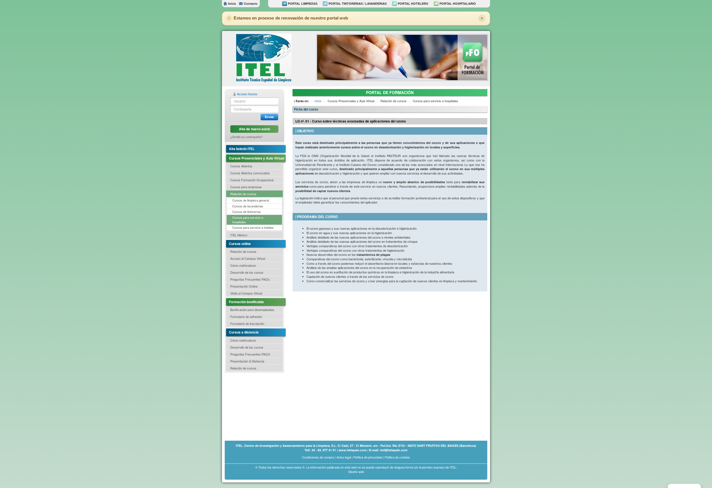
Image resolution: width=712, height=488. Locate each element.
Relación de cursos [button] (243, 194)
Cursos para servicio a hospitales (247, 219)
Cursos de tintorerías (246, 211)
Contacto (250, 3)
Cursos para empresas (246, 187)
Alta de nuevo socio (254, 128)
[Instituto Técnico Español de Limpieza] (263, 58)
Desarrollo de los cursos (246, 272)
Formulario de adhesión (246, 316)
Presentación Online (244, 286)
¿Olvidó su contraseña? (246, 136)
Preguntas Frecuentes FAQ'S (250, 354)
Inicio (231, 3)
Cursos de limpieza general (250, 200)
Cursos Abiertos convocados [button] (250, 173)
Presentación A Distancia (247, 361)
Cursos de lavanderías (247, 206)
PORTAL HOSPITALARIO (457, 3)
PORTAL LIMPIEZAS (302, 3)
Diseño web (356, 471)
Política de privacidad (367, 457)
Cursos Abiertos (241, 166)
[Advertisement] (252, 406)
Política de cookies (397, 457)
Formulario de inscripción (247, 323)
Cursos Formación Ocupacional (251, 180)
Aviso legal (344, 457)
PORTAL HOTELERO (412, 3)
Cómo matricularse (243, 265)
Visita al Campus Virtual (246, 293)
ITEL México (238, 235)
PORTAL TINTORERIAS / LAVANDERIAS (357, 3)
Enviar (269, 117)
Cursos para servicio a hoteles (253, 227)
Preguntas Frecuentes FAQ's (250, 279)
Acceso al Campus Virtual (247, 258)
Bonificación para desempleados (252, 309)
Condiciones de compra (318, 457)
